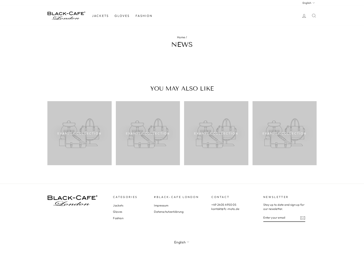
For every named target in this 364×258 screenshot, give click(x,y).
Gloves (122, 16)
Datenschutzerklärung (169, 211)
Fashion (144, 16)
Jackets (100, 16)
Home (181, 37)
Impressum (161, 205)
